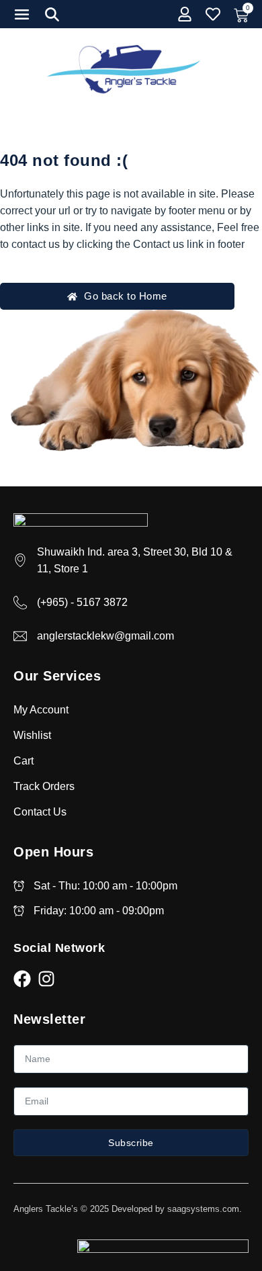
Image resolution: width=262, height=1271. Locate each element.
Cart (23, 760)
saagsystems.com (203, 1209)
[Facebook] (22, 979)
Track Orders (44, 786)
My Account (41, 709)
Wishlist (32, 735)
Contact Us (40, 812)
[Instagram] (46, 979)
